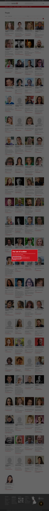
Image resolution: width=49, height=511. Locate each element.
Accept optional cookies (16, 257)
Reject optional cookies (25, 257)
